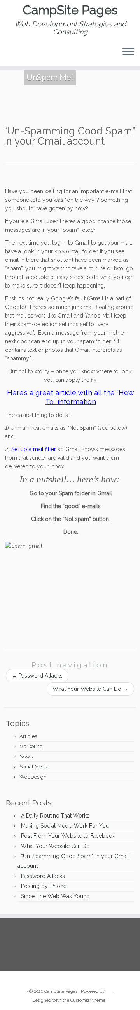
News (26, 756)
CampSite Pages (70, 10)
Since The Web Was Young (55, 896)
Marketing (31, 746)
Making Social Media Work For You (65, 826)
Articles (28, 736)
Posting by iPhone (43, 886)
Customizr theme (87, 1000)
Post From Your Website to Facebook (68, 836)
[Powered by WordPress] (108, 990)
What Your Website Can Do (90, 689)
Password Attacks (37, 676)
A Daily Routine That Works (55, 815)
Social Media (34, 767)
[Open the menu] (128, 52)
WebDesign (33, 777)
